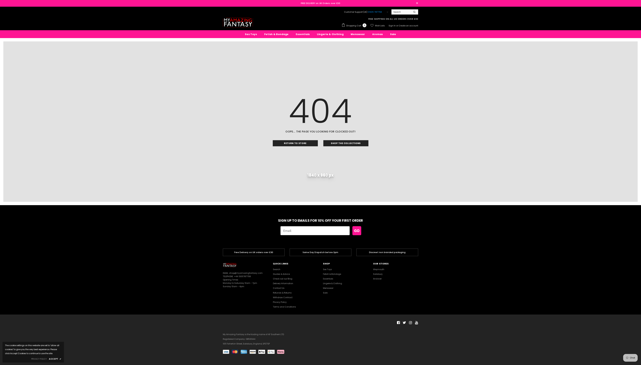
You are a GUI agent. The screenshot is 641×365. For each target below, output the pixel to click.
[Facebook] (398, 323)
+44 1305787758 (242, 276)
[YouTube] (416, 323)
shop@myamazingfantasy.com (246, 273)
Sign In (392, 25)
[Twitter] (404, 323)
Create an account (408, 25)
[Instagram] (410, 323)
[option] (253, 252)
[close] (417, 3)
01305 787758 (375, 12)
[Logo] (238, 23)
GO (357, 231)
